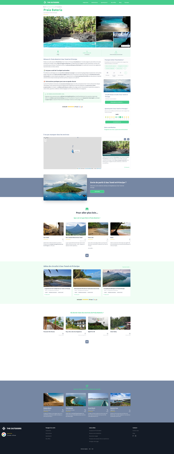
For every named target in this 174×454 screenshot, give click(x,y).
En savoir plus (117, 122)
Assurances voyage (93, 436)
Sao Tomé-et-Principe (50, 6)
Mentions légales (84, 449)
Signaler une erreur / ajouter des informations (116, 129)
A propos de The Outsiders (95, 430)
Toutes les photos (126, 45)
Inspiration (85, 2)
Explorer (97, 191)
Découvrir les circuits (117, 102)
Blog (120, 2)
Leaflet (79, 168)
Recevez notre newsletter (95, 433)
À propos (127, 2)
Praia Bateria (59, 6)
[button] (72, 107)
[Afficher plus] (87, 255)
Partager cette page (94, 441)
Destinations (94, 2)
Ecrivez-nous (136, 430)
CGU (90, 449)
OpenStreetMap (88, 168)
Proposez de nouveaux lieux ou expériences (99, 438)
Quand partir (49, 436)
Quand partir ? (104, 2)
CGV (92, 449)
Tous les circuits (126, 267)
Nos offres (113, 2)
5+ (125, 72)
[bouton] (125, 139)
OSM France (99, 168)
